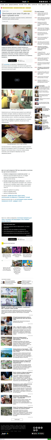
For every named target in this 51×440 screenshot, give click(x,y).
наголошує (7, 64)
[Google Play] (41, 433)
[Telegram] (39, 1)
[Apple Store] (34, 433)
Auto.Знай (21, 4)
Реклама (11, 431)
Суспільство (34, 4)
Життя (25, 4)
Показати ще (28, 235)
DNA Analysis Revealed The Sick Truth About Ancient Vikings (44, 95)
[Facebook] (26, 44)
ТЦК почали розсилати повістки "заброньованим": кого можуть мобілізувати (17, 227)
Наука (48, 4)
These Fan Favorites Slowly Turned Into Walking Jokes (27, 269)
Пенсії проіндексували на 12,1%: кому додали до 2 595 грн (16, 231)
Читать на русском (27, 11)
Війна (29, 4)
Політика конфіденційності (5, 431)
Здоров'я (44, 4)
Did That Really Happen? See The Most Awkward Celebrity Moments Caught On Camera (44, 88)
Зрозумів (49, 438)
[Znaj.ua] (25, 1)
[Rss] (43, 1)
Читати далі (17, 419)
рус (4, 1)
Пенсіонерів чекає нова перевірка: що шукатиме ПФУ (15, 229)
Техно (39, 4)
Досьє (6, 4)
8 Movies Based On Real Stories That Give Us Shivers (17, 255)
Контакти (19, 431)
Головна (2, 4)
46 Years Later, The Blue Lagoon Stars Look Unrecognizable (7, 269)
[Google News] (42, 428)
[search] (50, 2)
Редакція (15, 431)
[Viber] (41, 1)
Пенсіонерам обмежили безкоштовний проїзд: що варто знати (17, 233)
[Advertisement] (17, 162)
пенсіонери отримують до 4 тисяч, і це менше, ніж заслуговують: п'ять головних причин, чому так (17, 219)
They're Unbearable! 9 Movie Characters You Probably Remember (27, 255)
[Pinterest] (47, 1)
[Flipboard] (45, 1)
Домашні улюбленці (13, 4)
